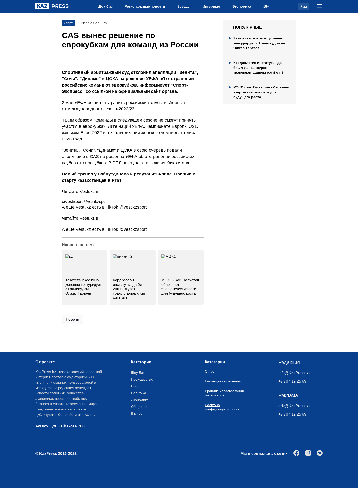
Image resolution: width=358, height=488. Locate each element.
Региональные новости (145, 6)
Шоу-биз (105, 6)
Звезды (183, 6)
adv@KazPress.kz (294, 406)
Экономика (241, 6)
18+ (266, 6)
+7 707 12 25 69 (292, 381)
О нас (209, 371)
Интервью (211, 6)
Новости (72, 319)
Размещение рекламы (223, 381)
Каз (303, 6)
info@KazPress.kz (294, 373)
